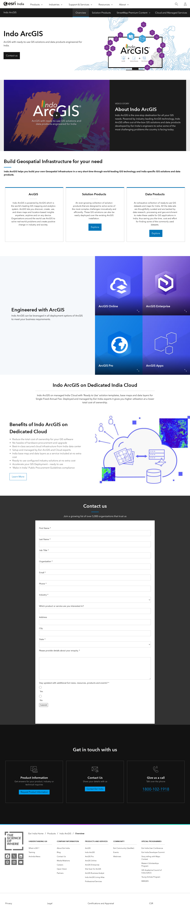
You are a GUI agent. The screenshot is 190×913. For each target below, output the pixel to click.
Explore (95, 227)
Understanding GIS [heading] (38, 841)
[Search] (176, 4)
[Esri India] (13, 4)
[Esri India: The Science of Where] (14, 841)
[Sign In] (185, 4)
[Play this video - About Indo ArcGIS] (57, 115)
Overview (81, 12)
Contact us (12, 55)
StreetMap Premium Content (132, 12)
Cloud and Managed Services (171, 12)
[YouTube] (20, 862)
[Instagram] (14, 862)
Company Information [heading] (68, 841)
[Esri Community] (7, 862)
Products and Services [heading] (96, 841)
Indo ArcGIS (10, 12)
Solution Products (101, 12)
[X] (14, 856)
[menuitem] (40, 848)
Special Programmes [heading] (151, 841)
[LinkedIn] (20, 856)
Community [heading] (118, 841)
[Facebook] (7, 856)
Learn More (18, 476)
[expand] (138, 310)
